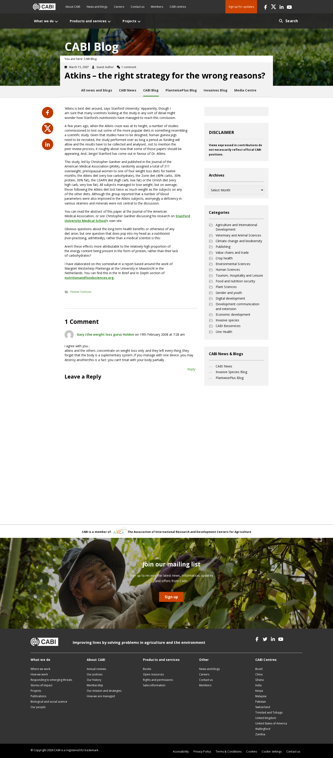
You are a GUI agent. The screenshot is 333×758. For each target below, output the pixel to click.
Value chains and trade (232, 252)
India (258, 685)
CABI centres (178, 7)
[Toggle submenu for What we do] (56, 21)
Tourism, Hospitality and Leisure (239, 275)
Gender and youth (229, 292)
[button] (266, 7)
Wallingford (262, 729)
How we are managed (101, 696)
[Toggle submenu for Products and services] (109, 21)
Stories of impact (41, 685)
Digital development (230, 298)
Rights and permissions (158, 680)
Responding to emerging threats (51, 680)
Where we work (40, 669)
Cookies (251, 751)
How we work (39, 674)
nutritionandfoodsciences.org (89, 278)
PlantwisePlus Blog (230, 378)
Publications (38, 696)
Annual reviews (96, 669)
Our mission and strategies (104, 691)
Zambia (260, 734)
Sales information (154, 685)
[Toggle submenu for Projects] (139, 21)
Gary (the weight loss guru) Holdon (105, 334)
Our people (38, 707)
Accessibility (181, 751)
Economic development (233, 314)
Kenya (259, 691)
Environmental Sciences (233, 264)
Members (157, 7)
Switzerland (262, 707)
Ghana (259, 680)
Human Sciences (80, 292)
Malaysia (260, 696)
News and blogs (97, 7)
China (259, 674)
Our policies (94, 674)
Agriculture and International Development (236, 227)
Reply (191, 369)
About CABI (72, 7)
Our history (94, 680)
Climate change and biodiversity (239, 241)
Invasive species (227, 320)
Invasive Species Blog (231, 372)
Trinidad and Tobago (269, 712)
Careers (119, 7)
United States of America (271, 723)
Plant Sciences (226, 287)
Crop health (224, 258)
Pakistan (260, 702)
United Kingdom (265, 718)
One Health (224, 332)
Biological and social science (49, 702)
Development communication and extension (237, 306)
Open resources (153, 674)
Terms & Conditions (228, 751)
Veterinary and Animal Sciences (238, 235)
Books (147, 669)
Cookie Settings (272, 751)
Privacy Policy (202, 751)
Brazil (259, 669)
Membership (95, 685)
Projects (36, 691)
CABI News (224, 366)
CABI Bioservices (228, 326)
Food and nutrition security (235, 281)
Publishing (223, 246)
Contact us (137, 7)
